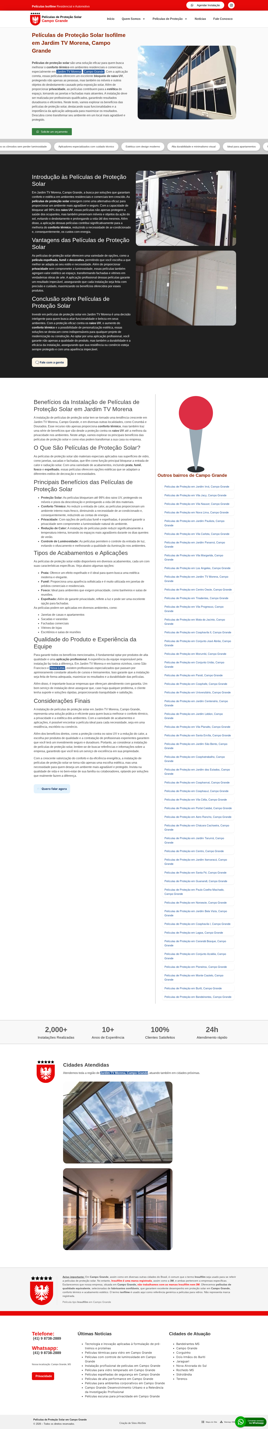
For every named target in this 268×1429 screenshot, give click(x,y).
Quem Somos (131, 18)
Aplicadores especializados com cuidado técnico (36, 146)
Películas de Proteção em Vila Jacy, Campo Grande (195, 495)
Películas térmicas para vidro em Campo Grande (118, 1352)
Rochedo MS (185, 1370)
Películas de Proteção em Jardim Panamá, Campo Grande (194, 544)
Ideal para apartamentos (191, 146)
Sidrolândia (184, 1374)
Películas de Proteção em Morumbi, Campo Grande (195, 654)
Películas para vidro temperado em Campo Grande (120, 1370)
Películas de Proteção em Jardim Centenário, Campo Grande (196, 703)
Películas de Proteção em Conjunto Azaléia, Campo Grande (195, 956)
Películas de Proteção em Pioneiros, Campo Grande (195, 967)
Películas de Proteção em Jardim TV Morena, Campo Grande (196, 579)
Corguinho (183, 1352)
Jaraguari (182, 1361)
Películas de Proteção (168, 18)
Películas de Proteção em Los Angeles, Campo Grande (197, 568)
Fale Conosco (223, 18)
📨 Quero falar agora (52, 789)
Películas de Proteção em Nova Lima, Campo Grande (196, 512)
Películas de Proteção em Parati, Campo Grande (193, 675)
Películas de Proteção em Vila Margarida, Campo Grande (193, 557)
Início (110, 18)
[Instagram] (231, 5)
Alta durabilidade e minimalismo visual (143, 146)
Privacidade (43, 1376)
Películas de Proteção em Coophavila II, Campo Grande (197, 632)
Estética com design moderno (92, 146)
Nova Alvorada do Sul (191, 1365)
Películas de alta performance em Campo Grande (119, 1379)
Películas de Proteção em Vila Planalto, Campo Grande (197, 727)
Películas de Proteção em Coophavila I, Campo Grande (197, 924)
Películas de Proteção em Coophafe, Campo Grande (195, 684)
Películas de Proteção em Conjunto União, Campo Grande (194, 664)
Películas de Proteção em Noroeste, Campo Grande (195, 902)
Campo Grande (94, 71)
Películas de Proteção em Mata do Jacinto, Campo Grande (194, 621)
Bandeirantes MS (187, 1344)
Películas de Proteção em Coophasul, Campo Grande (196, 791)
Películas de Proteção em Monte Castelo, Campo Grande (193, 977)
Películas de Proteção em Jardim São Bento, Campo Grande (195, 746)
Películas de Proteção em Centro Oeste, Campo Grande (198, 589)
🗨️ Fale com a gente (49, 362)
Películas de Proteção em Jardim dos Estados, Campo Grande (197, 771)
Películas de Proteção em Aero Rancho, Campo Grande (197, 817)
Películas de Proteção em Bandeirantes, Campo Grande (197, 997)
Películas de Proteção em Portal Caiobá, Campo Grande (198, 808)
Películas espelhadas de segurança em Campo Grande (122, 1374)
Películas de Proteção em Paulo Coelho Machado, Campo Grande (194, 892)
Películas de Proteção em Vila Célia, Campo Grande (195, 799)
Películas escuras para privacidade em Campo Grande (122, 1396)
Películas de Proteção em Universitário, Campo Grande (197, 692)
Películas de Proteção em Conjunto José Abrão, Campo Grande (197, 643)
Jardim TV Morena (69, 71)
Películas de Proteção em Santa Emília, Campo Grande (197, 735)
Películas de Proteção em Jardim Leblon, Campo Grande (193, 716)
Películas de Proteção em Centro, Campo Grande (194, 851)
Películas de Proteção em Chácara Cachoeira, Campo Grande (196, 827)
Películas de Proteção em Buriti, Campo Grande (193, 988)
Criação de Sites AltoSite (132, 1423)
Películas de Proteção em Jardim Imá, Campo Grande (196, 486)
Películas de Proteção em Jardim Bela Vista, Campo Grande (195, 913)
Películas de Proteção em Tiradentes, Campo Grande (196, 598)
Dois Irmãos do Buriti (190, 1357)
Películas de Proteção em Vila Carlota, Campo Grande (196, 534)
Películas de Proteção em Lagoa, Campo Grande (193, 932)
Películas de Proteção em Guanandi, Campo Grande (195, 881)
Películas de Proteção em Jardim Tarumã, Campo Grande (194, 840)
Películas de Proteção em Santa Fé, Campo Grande (195, 872)
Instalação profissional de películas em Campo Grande (122, 1365)
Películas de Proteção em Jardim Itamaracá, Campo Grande (195, 862)
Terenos (181, 1379)
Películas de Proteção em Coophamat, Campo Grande (197, 782)
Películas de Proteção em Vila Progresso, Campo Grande (194, 609)
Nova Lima (57, 668)
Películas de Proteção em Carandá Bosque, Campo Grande (195, 943)
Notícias (200, 18)
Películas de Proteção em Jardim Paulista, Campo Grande (194, 523)
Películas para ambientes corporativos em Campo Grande (125, 1383)
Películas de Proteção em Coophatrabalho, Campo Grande (194, 759)
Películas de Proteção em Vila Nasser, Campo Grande (196, 504)
